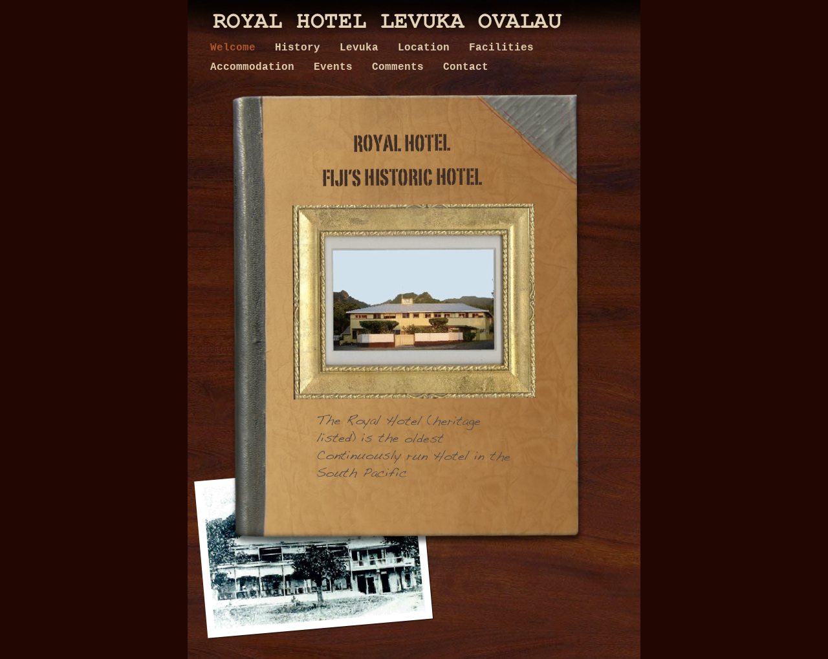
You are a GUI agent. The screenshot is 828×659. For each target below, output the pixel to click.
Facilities (501, 48)
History (301, 48)
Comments (401, 67)
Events (336, 67)
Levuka (362, 48)
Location (427, 48)
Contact (465, 67)
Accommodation (255, 67)
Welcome (236, 48)
